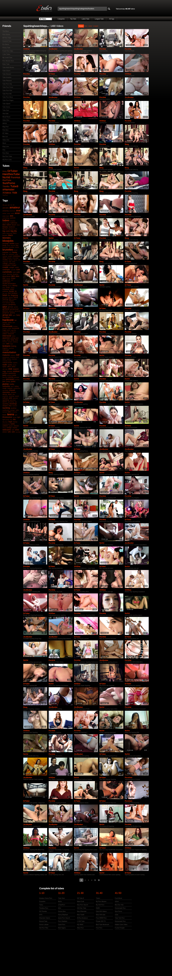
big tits (14, 231)
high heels (6, 324)
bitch (15, 233)
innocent (11, 334)
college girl (11, 263)
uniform (5, 426)
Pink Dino (5, 130)
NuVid (6, 177)
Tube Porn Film (7, 90)
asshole (13, 218)
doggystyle (6, 280)
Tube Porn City (7, 84)
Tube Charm (6, 70)
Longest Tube (99, 19)
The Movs (5, 31)
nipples (15, 362)
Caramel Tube (6, 41)
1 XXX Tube (81, 921)
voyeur (14, 427)
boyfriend (5, 247)
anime (4, 213)
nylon (4, 366)
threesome (7, 417)
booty (4, 245)
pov (3, 381)
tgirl (16, 415)
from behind (6, 303)
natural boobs (7, 362)
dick (13, 276)
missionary (5, 357)
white (17, 430)
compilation (6, 265)
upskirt (11, 426)
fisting (16, 297)
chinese (9, 258)
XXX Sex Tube (81, 908)
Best (85, 26)
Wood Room (6, 117)
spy (16, 402)
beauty (5, 227)
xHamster (8, 189)
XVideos (6, 192)
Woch (4, 143)
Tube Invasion (6, 77)
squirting (5, 404)
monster (14, 359)
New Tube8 (80, 914)
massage (5, 350)
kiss (16, 340)
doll (12, 280)
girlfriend (5, 309)
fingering (14, 295)
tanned (4, 412)
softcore (5, 398)
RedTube (6, 180)
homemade (7, 326)
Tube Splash (6, 103)
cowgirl (11, 267)
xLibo (116, 914)
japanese (6, 338)
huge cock (6, 330)
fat (16, 291)
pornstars (10, 379)
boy (17, 245)
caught (10, 256)
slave (10, 394)
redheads (6, 386)
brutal (15, 250)
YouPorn (5, 195)
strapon (5, 406)
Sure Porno (118, 911)
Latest (90, 26)
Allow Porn (80, 928)
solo (10, 398)
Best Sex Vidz (119, 905)
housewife (15, 328)
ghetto (16, 307)
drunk (10, 285)
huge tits (13, 330)
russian (10, 388)
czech (4, 274)
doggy (13, 278)
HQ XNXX (80, 924)
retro (12, 386)
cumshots (7, 272)
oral (10, 369)
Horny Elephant (63, 914)
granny (12, 313)
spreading (11, 402)
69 (13, 205)
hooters (4, 328)
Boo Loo (5, 136)
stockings (13, 404)
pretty (8, 381)
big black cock (12, 229)
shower (13, 392)
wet (13, 430)
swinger (12, 410)
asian (17, 213)
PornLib (52, 660)
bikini (4, 233)
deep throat (6, 276)
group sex (7, 315)
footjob (14, 299)
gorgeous (5, 313)
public (13, 381)
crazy (17, 267)
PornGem (52, 308)
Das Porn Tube (7, 156)
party (4, 375)
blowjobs (7, 240)
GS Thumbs (43, 911)
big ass (5, 229)
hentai (4, 322)
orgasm (16, 369)
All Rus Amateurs (82, 918)
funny (13, 303)
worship (18, 432)
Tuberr (98, 898)
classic (10, 260)
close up (5, 261)
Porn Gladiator (62, 921)
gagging (5, 304)
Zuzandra (42, 901)
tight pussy (5, 419)
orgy (4, 371)
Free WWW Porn (101, 918)
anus (8, 213)
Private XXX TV (101, 921)
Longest (95, 26)
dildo (17, 276)
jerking (13, 338)
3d (11, 205)
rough (4, 388)
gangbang (12, 304)
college (5, 263)
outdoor (16, 371)
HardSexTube (11, 174)
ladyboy (15, 342)
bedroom (12, 227)
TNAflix (6, 186)
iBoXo (60, 901)
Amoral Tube (43, 921)
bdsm (9, 225)
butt (3, 254)
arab (12, 213)
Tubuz (41, 905)
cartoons (11, 254)
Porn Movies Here (8, 61)
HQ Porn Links (7, 159)
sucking (6, 408)
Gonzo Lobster (44, 924)
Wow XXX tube (100, 914)
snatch (17, 396)
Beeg (4, 171)
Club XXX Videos (101, 911)
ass (11, 215)
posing (17, 379)
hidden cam (11, 322)
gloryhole (17, 311)
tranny (15, 422)
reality (11, 384)
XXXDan (26, 49)
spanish (15, 398)
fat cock (4, 293)
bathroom (14, 223)
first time (5, 297)
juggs (4, 340)
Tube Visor (61, 898)
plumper (16, 377)
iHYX (40, 914)
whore (4, 432)
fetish (4, 295)
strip (10, 406)
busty (14, 252)
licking (13, 346)
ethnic (13, 287)
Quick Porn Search (64, 918)
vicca (4, 427)
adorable (5, 208)
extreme (5, 291)
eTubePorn (61, 905)
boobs (12, 243)
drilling (4, 285)
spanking (5, 400)
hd (15, 320)
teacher (14, 412)
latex (3, 344)
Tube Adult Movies (8, 67)
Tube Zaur (5, 110)
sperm (4, 402)
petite (14, 375)
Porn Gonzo (6, 34)
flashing (5, 299)
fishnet (11, 297)
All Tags (111, 19)
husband (13, 332)
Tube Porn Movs (7, 97)
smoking (11, 396)
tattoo (10, 412)
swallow (13, 408)
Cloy (3, 150)
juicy (8, 340)
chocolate (15, 258)
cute (18, 272)
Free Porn (99, 928)
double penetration (9, 283)
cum (18, 269)
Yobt (14, 192)
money (9, 359)
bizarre (4, 235)
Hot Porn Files (43, 928)
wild (13, 432)
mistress (12, 357)
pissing (10, 377)
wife (9, 432)
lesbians (6, 346)
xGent (117, 901)
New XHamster (81, 911)
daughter (15, 274)
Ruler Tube (5, 64)
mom (4, 359)
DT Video (5, 133)
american (12, 211)
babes (5, 220)
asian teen (5, 216)
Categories (61, 19)
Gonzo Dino (62, 911)
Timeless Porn (43, 908)
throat (14, 417)
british (17, 247)
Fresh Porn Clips (7, 51)
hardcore (8, 319)
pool (3, 379)
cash (16, 254)
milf (17, 355)
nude (4, 364)
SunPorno (8, 183)
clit (19, 260)
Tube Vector (6, 107)
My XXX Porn (100, 905)
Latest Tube (85, 19)
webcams (6, 430)
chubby (5, 260)
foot (10, 299)
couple (5, 267)
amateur (15, 207)
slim (13, 394)
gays (4, 306)
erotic (8, 287)
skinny (4, 394)
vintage (9, 427)
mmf (17, 357)
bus (10, 252)
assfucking (5, 218)
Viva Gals (5, 113)
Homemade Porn (120, 908)
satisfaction (16, 388)
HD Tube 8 (80, 898)
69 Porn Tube (6, 38)
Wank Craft (80, 901)
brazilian (11, 247)
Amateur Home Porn (45, 898)
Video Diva (5, 120)
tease (4, 415)
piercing (4, 377)
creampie (6, 270)
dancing (9, 274)
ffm (9, 295)
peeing (9, 375)
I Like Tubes (6, 54)
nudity (10, 365)
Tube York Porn (120, 918)
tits (14, 419)
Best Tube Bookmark (102, 924)
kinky (12, 340)
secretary (5, 390)
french (11, 301)
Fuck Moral (118, 898)
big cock (6, 231)
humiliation (5, 332)
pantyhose (12, 373)
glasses (11, 311)
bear (18, 225)
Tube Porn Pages (7, 100)
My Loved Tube (7, 57)
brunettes (7, 249)
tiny (11, 419)
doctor (8, 278)
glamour (5, 311)
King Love (5, 146)
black (10, 235)
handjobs (6, 317)
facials (11, 291)
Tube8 (14, 186)
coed (13, 261)
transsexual (6, 424)
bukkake (5, 252)
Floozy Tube (6, 47)
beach (14, 225)
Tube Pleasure (7, 80)
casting (4, 256)
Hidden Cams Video (121, 924)
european (5, 289)
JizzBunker (53, 49)
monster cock (6, 361)
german (10, 307)
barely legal (6, 223)
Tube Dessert (6, 74)
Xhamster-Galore (44, 918)
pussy (5, 384)
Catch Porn (61, 924)
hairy (18, 315)
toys (10, 422)
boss (8, 245)
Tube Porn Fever (7, 87)
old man (5, 369)
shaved (12, 390)
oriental (9, 371)
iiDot (59, 908)
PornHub (15, 177)
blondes (6, 237)
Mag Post (5, 126)
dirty (3, 278)
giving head (14, 309)
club (10, 261)
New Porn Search (82, 905)
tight (18, 417)
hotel (9, 328)
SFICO (4, 123)
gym (14, 315)
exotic (12, 289)
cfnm (4, 258)
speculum (13, 400)
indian (4, 334)
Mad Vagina (62, 928)
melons (13, 355)
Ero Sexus (5, 44)
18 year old (6, 205)
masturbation (9, 352)
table (17, 410)
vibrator (16, 426)
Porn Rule (5, 153)
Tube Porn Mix (7, 94)
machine (11, 348)
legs (11, 344)
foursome (5, 301)
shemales (6, 392)
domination (6, 282)
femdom (14, 293)
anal (18, 210)
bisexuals (9, 233)
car (7, 254)
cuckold (13, 269)
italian (14, 336)
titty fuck (5, 422)
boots (17, 243)
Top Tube (73, 19)
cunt (14, 272)
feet (9, 293)
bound (13, 245)
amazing (5, 211)
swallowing (5, 410)
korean (10, 342)
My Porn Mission (101, 901)
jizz (17, 338)
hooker (15, 326)
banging (12, 221)
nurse (14, 365)
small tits (5, 396)
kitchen (4, 342)
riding (17, 386)
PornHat (102, 49)
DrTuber (12, 170)
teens (10, 414)
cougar (13, 265)
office (9, 366)
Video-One (5, 140)
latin (8, 344)
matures (6, 355)
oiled (13, 366)
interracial (6, 336)
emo (3, 287)
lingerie (5, 348)
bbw (4, 225)
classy (15, 260)
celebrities (16, 256)
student (14, 406)
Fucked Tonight (120, 928)
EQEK (98, 908)
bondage (5, 243)
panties (5, 373)
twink (13, 424)
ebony (14, 286)
